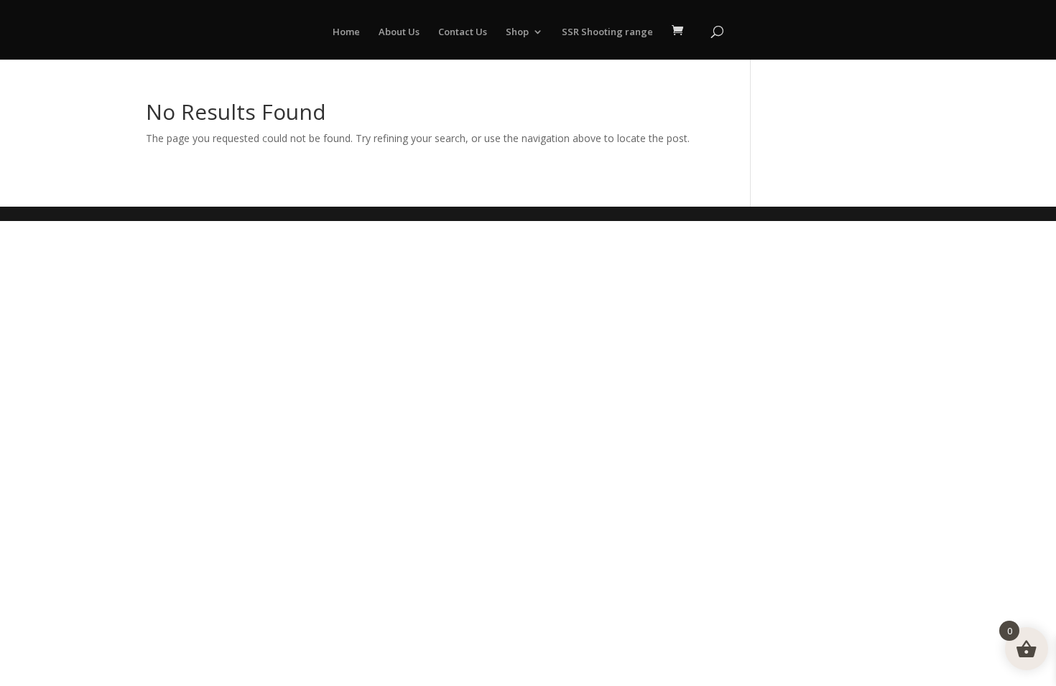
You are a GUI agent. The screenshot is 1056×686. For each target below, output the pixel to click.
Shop (517, 32)
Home (346, 32)
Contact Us (462, 32)
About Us (399, 32)
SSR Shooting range (607, 32)
